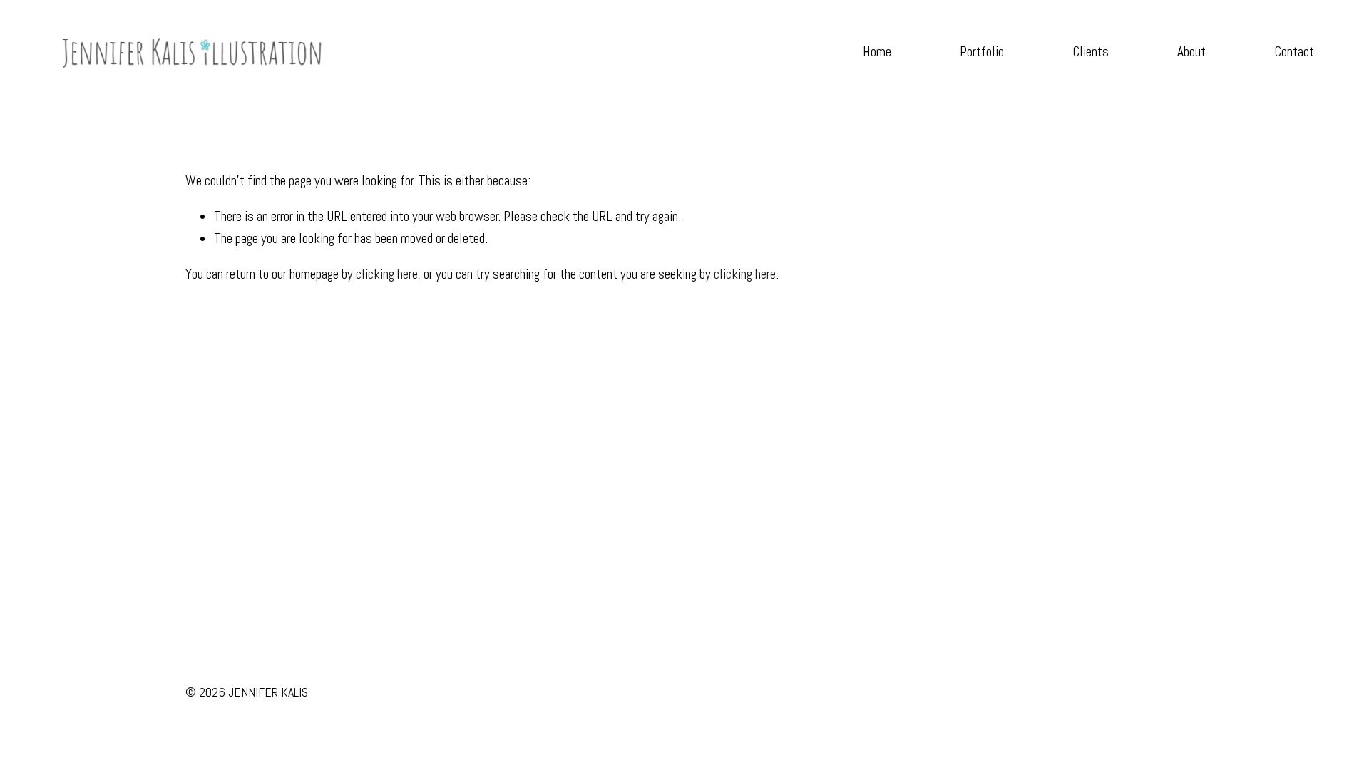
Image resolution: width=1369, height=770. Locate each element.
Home (877, 52)
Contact (1294, 52)
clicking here (387, 274)
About (1191, 52)
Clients (1090, 52)
